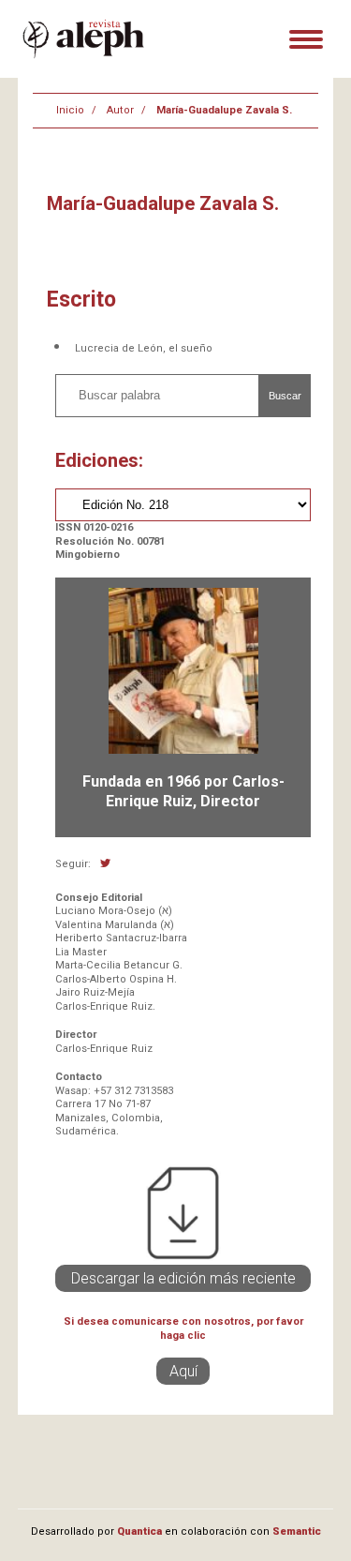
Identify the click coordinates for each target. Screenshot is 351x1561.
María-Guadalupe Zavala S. (224, 110)
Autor (120, 110)
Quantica (139, 1531)
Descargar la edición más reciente (183, 1278)
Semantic (296, 1531)
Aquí (183, 1371)
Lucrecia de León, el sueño (143, 348)
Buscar (285, 395)
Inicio (70, 110)
